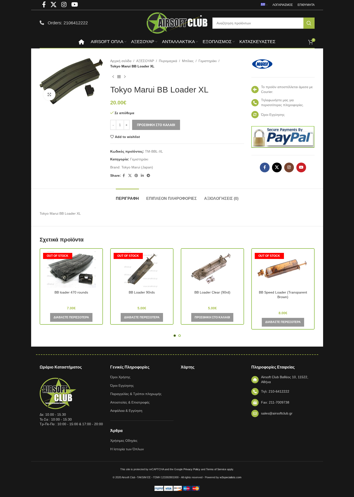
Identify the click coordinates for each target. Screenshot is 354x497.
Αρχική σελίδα (120, 61)
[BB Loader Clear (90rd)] (212, 269)
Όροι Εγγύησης (122, 385)
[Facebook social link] (124, 175)
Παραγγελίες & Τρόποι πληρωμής (136, 394)
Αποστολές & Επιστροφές (130, 402)
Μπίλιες (188, 61)
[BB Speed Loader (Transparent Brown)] (283, 269)
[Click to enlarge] (49, 94)
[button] (212, 317)
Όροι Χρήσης (120, 377)
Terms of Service (216, 469)
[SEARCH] (309, 23)
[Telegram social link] (148, 175)
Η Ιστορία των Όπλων (127, 449)
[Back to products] (119, 77)
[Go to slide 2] (179, 335)
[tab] (127, 196)
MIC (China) (212, 299)
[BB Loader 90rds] (142, 269)
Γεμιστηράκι (208, 61)
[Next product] (125, 77)
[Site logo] (177, 23)
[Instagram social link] (289, 167)
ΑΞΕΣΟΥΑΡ (145, 61)
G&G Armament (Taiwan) (283, 304)
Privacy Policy (191, 469)
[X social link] (130, 175)
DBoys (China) (71, 299)
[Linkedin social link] (142, 175)
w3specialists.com (230, 477)
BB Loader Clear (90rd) (212, 292)
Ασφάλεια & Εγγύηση (126, 411)
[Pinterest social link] (136, 175)
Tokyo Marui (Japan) (137, 167)
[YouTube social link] (301, 167)
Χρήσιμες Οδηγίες (123, 440)
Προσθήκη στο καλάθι (156, 125)
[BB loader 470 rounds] (71, 269)
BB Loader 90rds (142, 292)
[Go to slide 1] (174, 335)
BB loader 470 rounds (71, 292)
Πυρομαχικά (168, 61)
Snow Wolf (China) (141, 299)
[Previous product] (113, 77)
